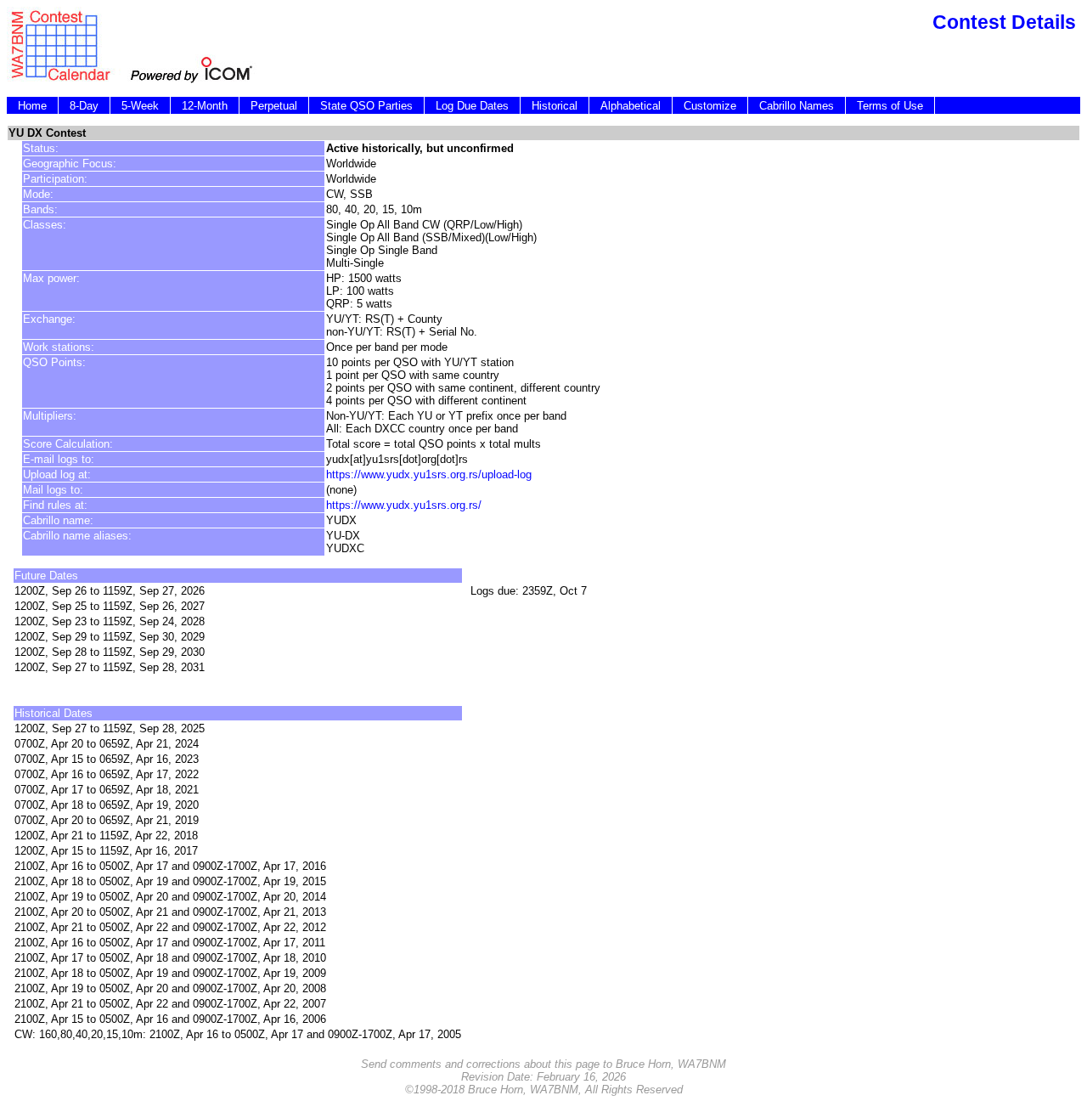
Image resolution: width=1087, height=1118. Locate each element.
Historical (554, 105)
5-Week (140, 105)
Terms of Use (890, 105)
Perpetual (274, 105)
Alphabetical (630, 105)
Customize (710, 105)
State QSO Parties (366, 105)
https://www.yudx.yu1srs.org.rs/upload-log (429, 474)
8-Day (84, 105)
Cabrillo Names (796, 105)
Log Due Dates (472, 105)
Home (32, 105)
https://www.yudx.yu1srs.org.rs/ (404, 505)
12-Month (205, 105)
